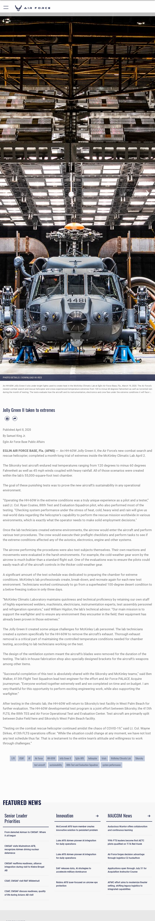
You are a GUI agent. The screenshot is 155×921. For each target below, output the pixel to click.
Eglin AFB (79, 758)
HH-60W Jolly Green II (80, 451)
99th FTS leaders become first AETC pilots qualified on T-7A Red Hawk (126, 842)
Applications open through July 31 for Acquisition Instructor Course (127, 870)
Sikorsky (139, 758)
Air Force (39, 758)
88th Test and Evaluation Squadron (82, 765)
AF (29, 758)
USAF (21, 758)
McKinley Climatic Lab (119, 455)
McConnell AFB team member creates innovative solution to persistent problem (77, 828)
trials (104, 758)
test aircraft (39, 765)
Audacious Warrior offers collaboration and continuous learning (127, 828)
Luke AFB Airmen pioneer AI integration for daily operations (76, 842)
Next (147, 193)
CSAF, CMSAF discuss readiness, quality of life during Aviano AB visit (25, 893)
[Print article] (7, 418)
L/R (13, 758)
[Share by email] (14, 418)
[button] (6, 8)
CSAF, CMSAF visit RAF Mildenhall (22, 881)
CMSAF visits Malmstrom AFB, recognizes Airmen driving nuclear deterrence (22, 849)
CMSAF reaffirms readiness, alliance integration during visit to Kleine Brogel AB (24, 867)
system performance (111, 765)
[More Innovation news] (97, 816)
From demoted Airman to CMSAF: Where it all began (25, 834)
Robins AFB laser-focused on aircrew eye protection (77, 884)
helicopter (92, 758)
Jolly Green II (65, 758)
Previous (8, 193)
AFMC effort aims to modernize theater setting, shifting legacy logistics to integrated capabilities (127, 886)
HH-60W (51, 758)
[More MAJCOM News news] (149, 816)
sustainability (56, 765)
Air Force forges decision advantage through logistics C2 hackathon (126, 856)
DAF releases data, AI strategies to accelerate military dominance (73, 870)
